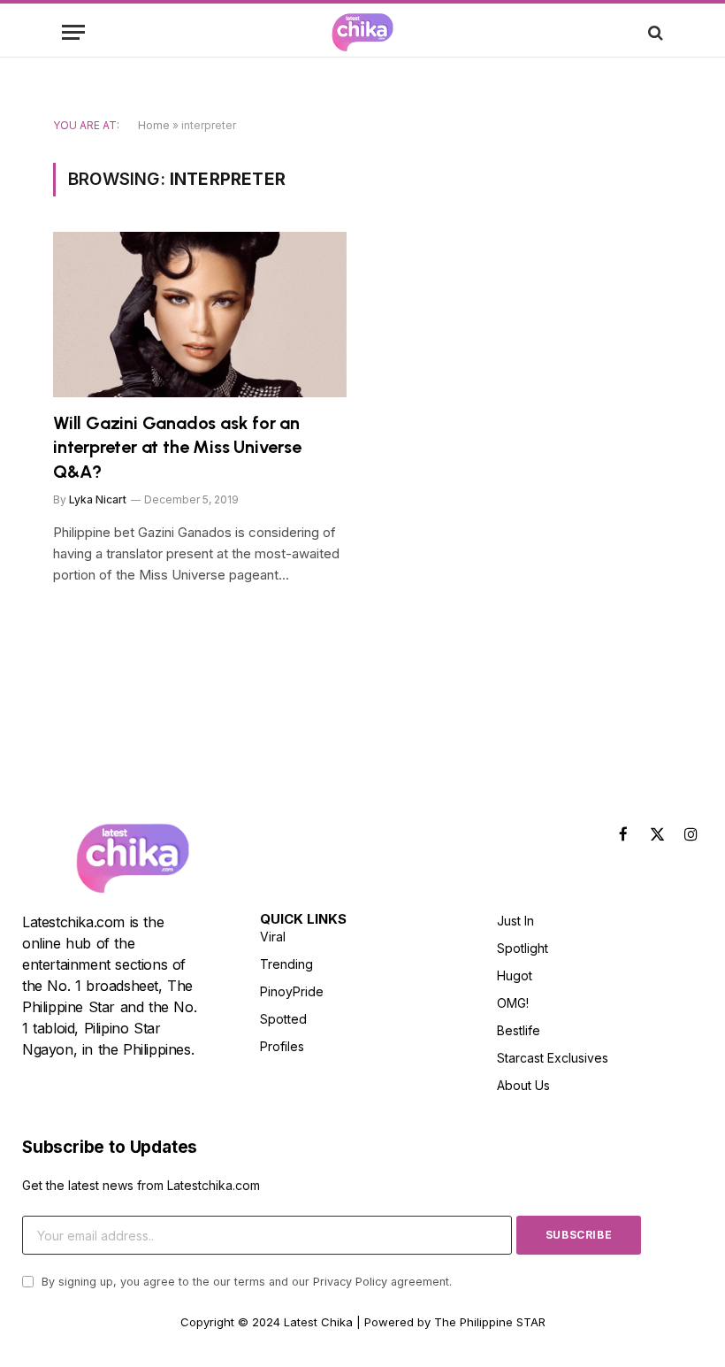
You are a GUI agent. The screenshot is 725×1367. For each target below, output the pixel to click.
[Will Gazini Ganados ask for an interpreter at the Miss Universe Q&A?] (200, 314)
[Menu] (73, 32)
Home (154, 125)
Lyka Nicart (97, 499)
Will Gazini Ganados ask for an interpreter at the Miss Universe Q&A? (177, 446)
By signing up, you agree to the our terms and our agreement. (245, 1281)
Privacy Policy (350, 1281)
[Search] (654, 32)
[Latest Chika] (362, 32)
